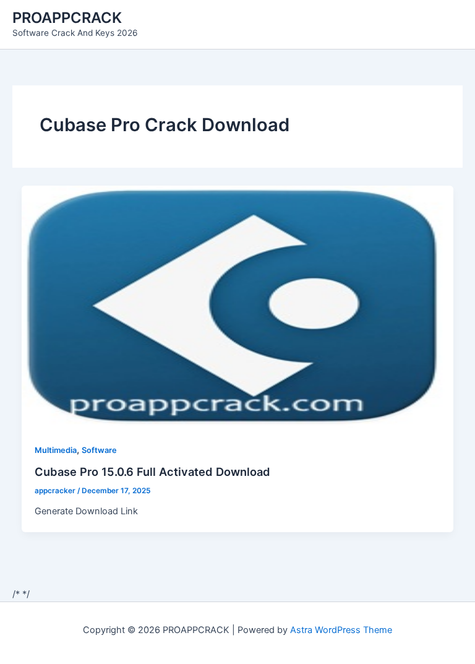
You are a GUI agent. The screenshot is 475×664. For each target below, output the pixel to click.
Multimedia (56, 450)
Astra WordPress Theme (341, 630)
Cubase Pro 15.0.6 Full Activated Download (152, 471)
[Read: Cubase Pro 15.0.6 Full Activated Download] (238, 306)
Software (99, 450)
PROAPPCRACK (67, 18)
